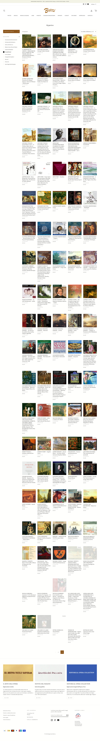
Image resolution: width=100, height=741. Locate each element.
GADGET (67, 15)
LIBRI (32, 15)
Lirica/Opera (8, 54)
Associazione (77, 721)
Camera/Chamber (9, 49)
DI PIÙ (38, 697)
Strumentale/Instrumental (11, 39)
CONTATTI (90, 15)
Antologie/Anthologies (10, 64)
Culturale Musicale (78, 724)
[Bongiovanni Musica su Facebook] (55, 720)
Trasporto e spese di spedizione (9, 715)
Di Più (70, 697)
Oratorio (7, 61)
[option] (50, 1)
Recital (6, 59)
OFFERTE (60, 15)
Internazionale (77, 722)
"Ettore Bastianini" (78, 725)
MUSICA (16, 15)
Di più (7, 697)
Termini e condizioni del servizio (9, 712)
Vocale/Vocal (9, 31)
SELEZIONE (6, 36)
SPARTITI (39, 15)
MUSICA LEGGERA (24, 15)
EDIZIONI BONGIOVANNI (49, 15)
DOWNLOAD (82, 15)
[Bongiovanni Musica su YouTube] (58, 720)
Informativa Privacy (7, 710)
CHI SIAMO (73, 15)
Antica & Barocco (9, 44)
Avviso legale (5, 717)
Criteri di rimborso (6, 719)
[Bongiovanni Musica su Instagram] (52, 720)
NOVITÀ (9, 15)
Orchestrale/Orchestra (10, 42)
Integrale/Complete (9, 57)
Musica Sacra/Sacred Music (11, 47)
